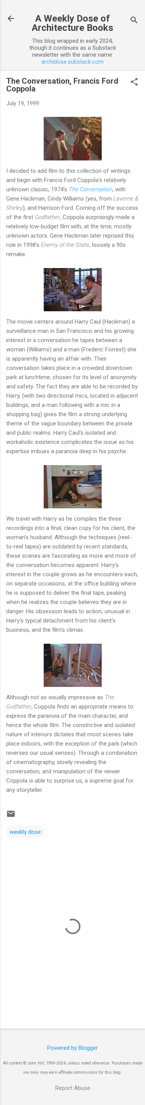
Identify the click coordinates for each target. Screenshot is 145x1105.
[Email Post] (10, 816)
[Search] (134, 21)
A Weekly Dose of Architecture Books (72, 23)
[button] (134, 82)
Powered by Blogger (72, 1047)
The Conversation (91, 189)
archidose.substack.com (72, 61)
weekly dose (25, 831)
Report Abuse (72, 1088)
